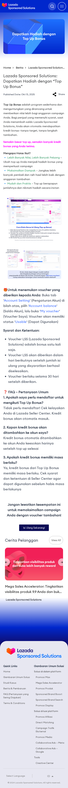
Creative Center (45, 763)
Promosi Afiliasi (44, 716)
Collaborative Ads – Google (47, 750)
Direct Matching (45, 722)
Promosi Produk (44, 688)
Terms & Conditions (14, 703)
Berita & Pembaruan (14, 688)
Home (7, 67)
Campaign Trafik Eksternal (45, 730)
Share (61, 94)
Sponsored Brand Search (49, 699)
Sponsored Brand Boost (49, 694)
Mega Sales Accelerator (49, 682)
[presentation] (6, 562)
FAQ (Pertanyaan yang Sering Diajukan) (16, 696)
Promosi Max (43, 677)
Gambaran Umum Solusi (16, 677)
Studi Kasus (9, 682)
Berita (19, 67)
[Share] (54, 94)
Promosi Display (44, 705)
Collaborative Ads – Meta (50, 742)
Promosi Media (44, 737)
